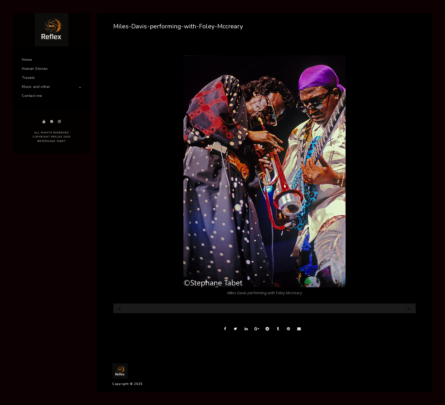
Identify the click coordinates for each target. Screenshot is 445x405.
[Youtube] (43, 121)
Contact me (32, 95)
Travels (28, 77)
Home (27, 59)
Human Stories (35, 68)
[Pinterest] (51, 121)
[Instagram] (59, 121)
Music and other (36, 86)
